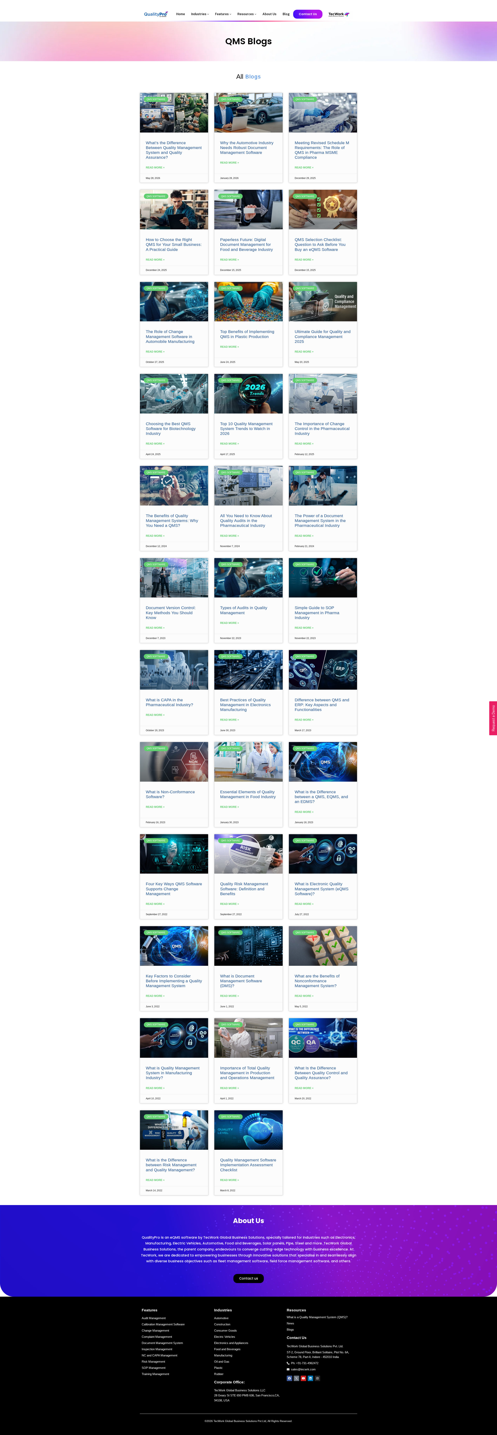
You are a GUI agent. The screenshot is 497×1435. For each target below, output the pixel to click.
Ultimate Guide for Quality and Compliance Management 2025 (323, 336)
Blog (286, 14)
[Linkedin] (310, 1378)
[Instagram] (317, 1378)
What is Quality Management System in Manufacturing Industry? (173, 1073)
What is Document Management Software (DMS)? (241, 981)
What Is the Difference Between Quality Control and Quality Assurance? (321, 1073)
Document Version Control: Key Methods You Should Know (171, 612)
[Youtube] (303, 1378)
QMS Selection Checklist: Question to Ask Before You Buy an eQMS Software (320, 244)
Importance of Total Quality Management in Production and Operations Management (247, 1073)
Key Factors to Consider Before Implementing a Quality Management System (174, 981)
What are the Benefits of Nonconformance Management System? (317, 981)
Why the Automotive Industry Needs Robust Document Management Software (247, 147)
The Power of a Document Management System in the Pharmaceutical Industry (320, 520)
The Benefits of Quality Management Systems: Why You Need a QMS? (172, 520)
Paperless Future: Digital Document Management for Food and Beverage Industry (246, 244)
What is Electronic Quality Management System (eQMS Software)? (321, 889)
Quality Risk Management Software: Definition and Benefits (244, 889)
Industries (199, 14)
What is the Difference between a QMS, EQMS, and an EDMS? (321, 797)
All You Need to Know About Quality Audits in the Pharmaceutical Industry (246, 520)
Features (222, 14)
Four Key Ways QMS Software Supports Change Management (174, 889)
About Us (269, 14)
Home (180, 14)
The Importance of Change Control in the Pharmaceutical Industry (322, 428)
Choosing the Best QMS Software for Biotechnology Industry (171, 428)
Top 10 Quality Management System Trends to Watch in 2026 (246, 428)
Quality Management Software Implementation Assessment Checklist (248, 1165)
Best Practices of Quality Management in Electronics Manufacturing (245, 705)
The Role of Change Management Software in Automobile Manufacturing (170, 336)
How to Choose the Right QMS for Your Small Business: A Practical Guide (174, 244)
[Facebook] (289, 1378)
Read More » (155, 167)
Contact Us (308, 14)
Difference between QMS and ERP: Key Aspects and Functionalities (322, 705)
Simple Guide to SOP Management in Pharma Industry (317, 612)
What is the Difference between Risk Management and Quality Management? (171, 1165)
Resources (246, 14)
